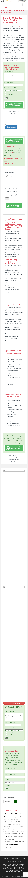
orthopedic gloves (8, 822)
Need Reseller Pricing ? (13, 703)
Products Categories (11, 861)
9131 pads (10, 833)
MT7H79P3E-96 (7, 842)
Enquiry (20, 861)
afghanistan (12, 836)
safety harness (19, 833)
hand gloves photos (18, 817)
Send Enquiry (12, 127)
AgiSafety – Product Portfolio (17, 858)
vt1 (22, 848)
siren (20, 845)
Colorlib (14, 876)
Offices (17, 827)
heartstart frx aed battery (10, 819)
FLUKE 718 (19, 831)
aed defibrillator (10, 844)
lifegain (13, 826)
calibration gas (18, 842)
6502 (20, 848)
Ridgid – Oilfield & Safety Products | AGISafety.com (12, 20)
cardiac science (9, 813)
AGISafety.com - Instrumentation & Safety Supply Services (13, 875)
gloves (20, 829)
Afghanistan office (7, 831)
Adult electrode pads (10, 848)
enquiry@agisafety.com (15, 158)
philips (13, 831)
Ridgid (21, 26)
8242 (5, 836)
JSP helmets (11, 824)
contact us (11, 152)
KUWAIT (15, 839)
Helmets (18, 822)
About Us (5, 858)
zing (4, 824)
